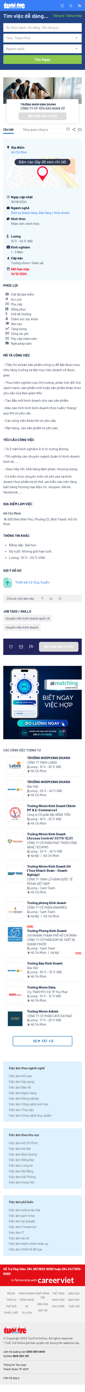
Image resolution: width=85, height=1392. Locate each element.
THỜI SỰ (11, 1299)
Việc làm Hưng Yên (22, 1182)
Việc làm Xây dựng (21, 1082)
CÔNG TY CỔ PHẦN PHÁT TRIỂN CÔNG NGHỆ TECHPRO (52, 845)
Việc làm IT (16, 1232)
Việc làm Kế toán (20, 1076)
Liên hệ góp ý (11, 1378)
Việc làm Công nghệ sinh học (29, 1104)
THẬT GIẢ (74, 1306)
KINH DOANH (27, 1293)
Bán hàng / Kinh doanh (54, 213)
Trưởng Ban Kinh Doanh (45, 963)
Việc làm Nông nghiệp (24, 1098)
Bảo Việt (32, 786)
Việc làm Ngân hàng (22, 1093)
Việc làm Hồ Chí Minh (23, 1143)
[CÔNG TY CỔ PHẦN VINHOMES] (15, 910)
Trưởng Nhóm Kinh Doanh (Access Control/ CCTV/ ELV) (50, 836)
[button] (71, 5)
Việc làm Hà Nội (20, 1149)
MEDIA (11, 1293)
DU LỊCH (27, 1312)
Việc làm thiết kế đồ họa (25, 1249)
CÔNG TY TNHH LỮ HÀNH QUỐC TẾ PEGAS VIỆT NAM (50, 881)
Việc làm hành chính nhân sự (28, 1244)
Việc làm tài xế (19, 1238)
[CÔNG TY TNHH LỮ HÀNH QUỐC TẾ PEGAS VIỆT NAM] (15, 873)
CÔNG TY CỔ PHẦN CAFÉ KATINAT (49, 1016)
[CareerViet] (55, 1280)
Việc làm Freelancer (23, 1227)
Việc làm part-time (22, 1216)
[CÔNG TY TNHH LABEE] (15, 765)
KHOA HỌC (58, 1299)
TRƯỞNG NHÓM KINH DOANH (48, 758)
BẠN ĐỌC (74, 1299)
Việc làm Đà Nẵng (21, 1171)
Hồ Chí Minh (19, 152)
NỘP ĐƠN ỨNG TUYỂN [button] (42, 116)
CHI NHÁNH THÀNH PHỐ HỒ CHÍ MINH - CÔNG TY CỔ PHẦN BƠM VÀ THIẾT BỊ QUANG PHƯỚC (52, 940)
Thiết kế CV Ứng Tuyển (32, 582)
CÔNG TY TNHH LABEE (42, 762)
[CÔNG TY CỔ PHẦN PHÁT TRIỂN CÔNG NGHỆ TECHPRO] (15, 841)
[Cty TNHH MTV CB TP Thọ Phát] (15, 994)
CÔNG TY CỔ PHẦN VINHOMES (47, 907)
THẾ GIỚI (11, 1306)
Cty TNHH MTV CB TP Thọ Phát (47, 992)
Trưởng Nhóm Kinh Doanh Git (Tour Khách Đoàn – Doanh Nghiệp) (49, 870)
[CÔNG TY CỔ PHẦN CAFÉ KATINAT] (15, 1018)
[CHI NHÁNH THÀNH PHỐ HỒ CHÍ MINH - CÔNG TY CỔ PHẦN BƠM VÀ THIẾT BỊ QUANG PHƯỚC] (15, 934)
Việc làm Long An (21, 1165)
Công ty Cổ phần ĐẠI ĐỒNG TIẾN (48, 815)
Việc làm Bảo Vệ (20, 1087)
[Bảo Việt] (15, 789)
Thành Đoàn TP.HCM (15, 1369)
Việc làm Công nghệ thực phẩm (30, 1115)
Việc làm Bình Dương (23, 1154)
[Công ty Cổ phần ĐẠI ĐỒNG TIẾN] (15, 813)
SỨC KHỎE (58, 1306)
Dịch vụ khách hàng (24, 213)
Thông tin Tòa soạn (14, 1364)
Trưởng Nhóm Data (41, 987)
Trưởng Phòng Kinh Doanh (47, 931)
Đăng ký (59, 15)
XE (27, 1306)
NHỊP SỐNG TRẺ (42, 1295)
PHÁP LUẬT (11, 1312)
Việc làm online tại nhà (24, 1210)
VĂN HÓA (42, 1304)
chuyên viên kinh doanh (21, 627)
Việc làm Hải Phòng (22, 1177)
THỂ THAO (58, 1293)
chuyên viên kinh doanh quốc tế (27, 618)
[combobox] (42, 27)
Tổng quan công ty (35, 129)
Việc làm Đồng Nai (21, 1160)
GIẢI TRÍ (42, 1310)
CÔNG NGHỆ (26, 1299)
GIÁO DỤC (74, 1293)
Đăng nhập (74, 15)
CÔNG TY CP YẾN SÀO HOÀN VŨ (42, 108)
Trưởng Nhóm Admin (42, 1011)
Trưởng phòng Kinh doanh (46, 903)
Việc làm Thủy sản (21, 1110)
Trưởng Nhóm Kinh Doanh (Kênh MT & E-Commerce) (51, 808)
